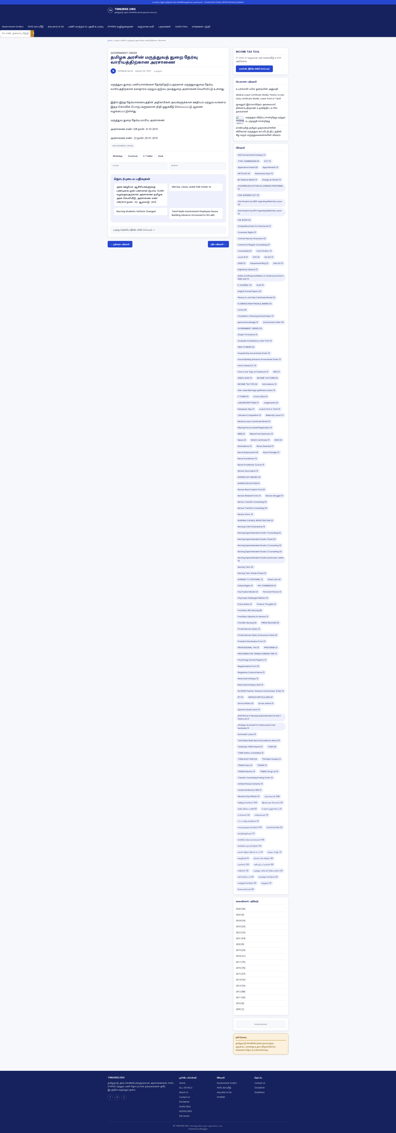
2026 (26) (240, 909)
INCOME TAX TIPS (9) (247, 384)
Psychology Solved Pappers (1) (252, 660)
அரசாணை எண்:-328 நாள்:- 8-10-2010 (134, 129)
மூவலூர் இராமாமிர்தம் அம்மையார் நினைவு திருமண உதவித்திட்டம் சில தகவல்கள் (257, 108)
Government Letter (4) (273, 322)
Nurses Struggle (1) (274, 496)
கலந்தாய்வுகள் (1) (261, 815)
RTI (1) (240, 697)
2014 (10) (240, 980)
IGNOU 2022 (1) (245, 378)
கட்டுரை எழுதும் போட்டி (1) (272, 809)
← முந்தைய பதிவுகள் (120, 244)
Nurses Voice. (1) (245, 514)
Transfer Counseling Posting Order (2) (255, 777)
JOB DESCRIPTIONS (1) (248, 403)
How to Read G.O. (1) (247, 365)
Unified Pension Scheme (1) (250, 784)
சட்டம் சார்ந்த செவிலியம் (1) (248, 821)
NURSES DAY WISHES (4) (249, 477)
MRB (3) (241, 434)
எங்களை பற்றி (201, 26)
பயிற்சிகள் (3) (243, 870)
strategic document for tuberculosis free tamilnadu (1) (256, 726)
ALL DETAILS (185, 1088)
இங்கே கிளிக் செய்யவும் (141, 230)
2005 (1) (240, 1009)
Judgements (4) (271, 403)
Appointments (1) (270, 167)
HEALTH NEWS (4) (246, 347)
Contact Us (184, 1097)
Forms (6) (242, 310)
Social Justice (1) (265, 703)
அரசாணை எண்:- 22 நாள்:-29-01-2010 (134, 138)
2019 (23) (240, 950)
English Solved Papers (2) (249, 291)
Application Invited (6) (248, 167)
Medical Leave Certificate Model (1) (254, 421)
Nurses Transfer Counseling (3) (252, 502)
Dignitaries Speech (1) (248, 269)
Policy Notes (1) (245, 604)
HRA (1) (276, 372)
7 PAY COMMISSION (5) (248, 161)
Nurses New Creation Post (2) (251, 489)
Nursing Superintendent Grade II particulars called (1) (261, 559)
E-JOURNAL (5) (245, 285)
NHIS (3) (278, 440)
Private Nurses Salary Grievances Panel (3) (257, 635)
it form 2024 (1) (260, 396)
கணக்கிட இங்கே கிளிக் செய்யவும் (254, 68)
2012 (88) (240, 991)
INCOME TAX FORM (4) (267, 378)
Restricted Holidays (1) (248, 678)
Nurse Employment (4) (248, 452)
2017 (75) (240, 962)
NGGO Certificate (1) (260, 440)
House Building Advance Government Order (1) (259, 359)
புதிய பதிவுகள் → (218, 244)
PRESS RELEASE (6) (270, 623)
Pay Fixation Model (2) (248, 592)
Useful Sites (181, 26)
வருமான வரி (146, 26)
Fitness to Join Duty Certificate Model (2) (256, 297)
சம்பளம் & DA (56, 26)
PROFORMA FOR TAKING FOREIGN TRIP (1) (257, 654)
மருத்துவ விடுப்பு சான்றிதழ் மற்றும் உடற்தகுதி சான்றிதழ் (265, 119)
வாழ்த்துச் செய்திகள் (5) (247, 883)
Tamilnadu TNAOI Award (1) (250, 747)
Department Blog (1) (259, 263)
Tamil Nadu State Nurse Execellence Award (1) (259, 740)
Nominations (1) (245, 446)
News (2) (242, 440)
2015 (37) (240, 974)
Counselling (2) (245, 251)
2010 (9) (240, 1003)
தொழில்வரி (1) (243, 858)
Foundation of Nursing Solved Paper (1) (255, 316)
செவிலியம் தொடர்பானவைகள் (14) (251, 840)
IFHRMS (221, 1097)
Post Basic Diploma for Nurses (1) (253, 616)
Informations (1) (269, 384)
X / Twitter (148, 156)
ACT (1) (267, 161)
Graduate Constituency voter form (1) (255, 341)
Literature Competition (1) (249, 415)
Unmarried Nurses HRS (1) (249, 790)
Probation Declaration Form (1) (251, 641)
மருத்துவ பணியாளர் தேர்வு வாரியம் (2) (268, 870)
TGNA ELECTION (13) (247, 759)
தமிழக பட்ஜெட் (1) (274, 852)
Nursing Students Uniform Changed (136, 211)
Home (182, 1083)
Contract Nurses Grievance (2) (252, 238)
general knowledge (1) (248, 322)
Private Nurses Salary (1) (249, 629)
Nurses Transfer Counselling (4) (252, 508)
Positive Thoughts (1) (266, 604)
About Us (183, 1092)
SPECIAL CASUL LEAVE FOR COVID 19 (191, 187)
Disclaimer (184, 1102)
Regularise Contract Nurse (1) (251, 672)
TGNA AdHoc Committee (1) (250, 753)
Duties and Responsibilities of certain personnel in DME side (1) (261, 277)
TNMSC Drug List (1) (269, 771)
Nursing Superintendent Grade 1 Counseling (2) (259, 533)
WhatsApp (118, 156)
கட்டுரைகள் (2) (244, 815)
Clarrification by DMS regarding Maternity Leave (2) (260, 203)
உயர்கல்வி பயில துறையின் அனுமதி (257, 89)
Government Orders (13, 26)
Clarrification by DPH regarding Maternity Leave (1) (260, 212)
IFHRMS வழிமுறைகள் (120, 26)
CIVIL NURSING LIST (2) (248, 195)
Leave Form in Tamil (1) (269, 409)
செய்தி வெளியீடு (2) (274, 827)
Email (160, 156)
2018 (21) (240, 956)
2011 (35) (240, 997)
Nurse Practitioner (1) (247, 458)
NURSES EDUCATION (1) (249, 483)
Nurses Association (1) (248, 471)
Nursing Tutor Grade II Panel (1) (252, 573)
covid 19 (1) (243, 257)
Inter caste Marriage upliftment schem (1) (256, 390)
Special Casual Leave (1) (249, 709)
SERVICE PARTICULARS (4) (260, 697)
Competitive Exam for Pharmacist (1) (254, 226)
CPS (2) (256, 257)
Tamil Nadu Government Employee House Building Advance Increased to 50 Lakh (195, 213)
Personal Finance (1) (272, 592)
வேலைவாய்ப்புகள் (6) (246, 889)
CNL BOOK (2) (244, 220)
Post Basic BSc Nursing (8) (250, 610)
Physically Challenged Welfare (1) (253, 598)
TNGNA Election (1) (246, 771)
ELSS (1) (260, 285)
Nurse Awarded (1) (265, 446)
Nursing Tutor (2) (245, 567)
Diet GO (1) (278, 263)
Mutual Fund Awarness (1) (261, 434)
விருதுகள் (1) (266, 883)
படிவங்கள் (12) (243, 864)
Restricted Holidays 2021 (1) (250, 685)
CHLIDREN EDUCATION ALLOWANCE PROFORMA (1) (260, 187)
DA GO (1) (269, 257)
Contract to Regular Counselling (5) (254, 245)
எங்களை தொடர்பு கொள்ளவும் (252, 1050)
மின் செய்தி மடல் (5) (246, 877)
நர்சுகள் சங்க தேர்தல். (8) (263, 858)
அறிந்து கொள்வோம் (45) (247, 802)
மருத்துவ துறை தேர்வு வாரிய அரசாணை (138, 120)
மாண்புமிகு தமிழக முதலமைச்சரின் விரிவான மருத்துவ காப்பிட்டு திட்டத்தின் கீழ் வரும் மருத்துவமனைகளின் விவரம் (259, 131)
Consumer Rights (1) (247, 232)
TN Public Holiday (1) (271, 759)
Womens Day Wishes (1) (249, 796)
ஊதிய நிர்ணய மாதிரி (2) (247, 809)
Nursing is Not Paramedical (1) (251, 526)
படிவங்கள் (164, 26)
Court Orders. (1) (264, 251)
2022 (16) (240, 932)
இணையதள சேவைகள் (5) (272, 802)
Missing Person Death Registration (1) (255, 427)
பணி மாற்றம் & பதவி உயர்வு (85, 26)
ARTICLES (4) (244, 173)
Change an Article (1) (271, 180)
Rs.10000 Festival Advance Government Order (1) (261, 691)
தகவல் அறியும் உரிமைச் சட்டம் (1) (250, 852)
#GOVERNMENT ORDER (122, 146)
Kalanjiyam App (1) (246, 409)
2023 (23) (240, 926)
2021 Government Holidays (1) (251, 155)
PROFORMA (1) (271, 647)
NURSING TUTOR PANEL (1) (250, 579)
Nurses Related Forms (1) (249, 496)
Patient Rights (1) (245, 585)
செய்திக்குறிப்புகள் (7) (246, 833)
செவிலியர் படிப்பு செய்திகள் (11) (249, 846)
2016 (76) (240, 968)
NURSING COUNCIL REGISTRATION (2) (255, 520)
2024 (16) (240, 920)
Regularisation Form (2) (248, 666)
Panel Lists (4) (274, 579)
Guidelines (259, 1092)
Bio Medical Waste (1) (247, 180)
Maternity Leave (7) (275, 415)
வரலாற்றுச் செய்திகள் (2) (268, 877)
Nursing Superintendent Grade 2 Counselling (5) (260, 551)
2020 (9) (240, 944)
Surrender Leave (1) (247, 734)
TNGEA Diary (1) (245, 765)
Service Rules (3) (245, 703)
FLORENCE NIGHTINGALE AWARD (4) (255, 304)
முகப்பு (110, 40)
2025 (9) (240, 915)
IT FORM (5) (243, 396)
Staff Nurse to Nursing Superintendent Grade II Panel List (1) (259, 717)
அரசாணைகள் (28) (272, 796)
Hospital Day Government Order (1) (254, 353)
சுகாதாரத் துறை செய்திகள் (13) (250, 827)
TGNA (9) (272, 747)
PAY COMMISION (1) (267, 585)
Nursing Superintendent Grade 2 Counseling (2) (259, 545)
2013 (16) (240, 986)
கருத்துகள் (158, 71)
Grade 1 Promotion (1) (247, 334)
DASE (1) (241, 263)
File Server (184, 1116)
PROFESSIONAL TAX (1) (248, 647)
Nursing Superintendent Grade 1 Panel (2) (257, 539)
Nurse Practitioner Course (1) (251, 465)
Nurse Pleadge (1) (271, 452)
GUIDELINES (185, 1111)
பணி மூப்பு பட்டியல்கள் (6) (263, 864)
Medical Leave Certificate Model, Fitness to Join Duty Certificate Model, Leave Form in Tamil (260, 97)
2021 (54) (240, 938)
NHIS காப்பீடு (35, 26)
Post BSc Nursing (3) (247, 623)
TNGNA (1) (262, 765)
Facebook (133, 156)
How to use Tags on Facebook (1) (253, 372)
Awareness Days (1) (264, 173)
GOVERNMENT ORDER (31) (250, 328)
